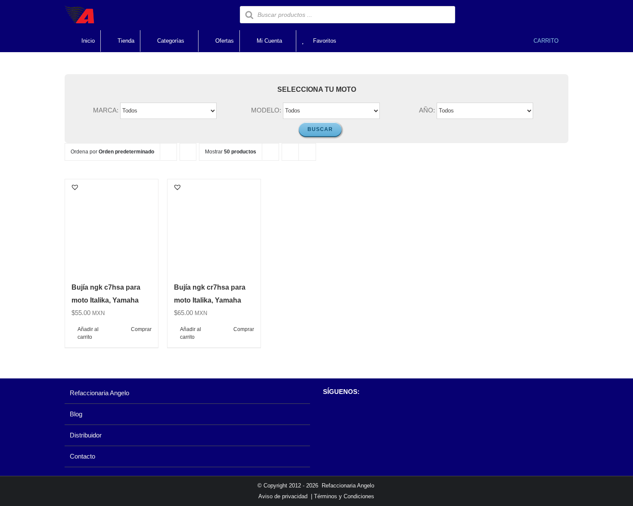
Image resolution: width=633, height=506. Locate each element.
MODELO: (266, 110)
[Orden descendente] (188, 152)
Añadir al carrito (88, 333)
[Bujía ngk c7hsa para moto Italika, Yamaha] (111, 225)
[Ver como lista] (307, 152)
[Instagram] (342, 414)
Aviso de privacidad (282, 496)
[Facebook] (327, 414)
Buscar (320, 129)
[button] (75, 187)
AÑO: (427, 110)
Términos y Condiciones (344, 496)
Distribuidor (86, 435)
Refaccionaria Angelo (99, 393)
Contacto (82, 456)
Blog (76, 414)
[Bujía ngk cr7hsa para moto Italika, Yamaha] (214, 225)
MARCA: (105, 110)
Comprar (141, 329)
